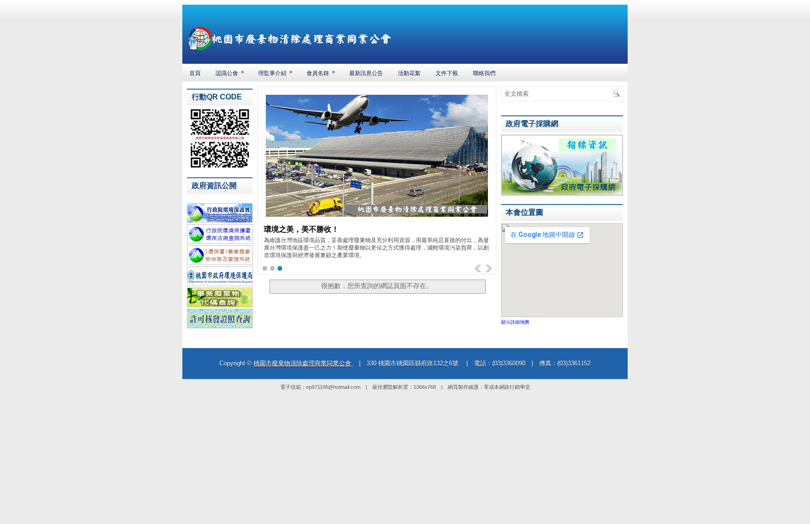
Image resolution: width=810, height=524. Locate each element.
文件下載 (446, 73)
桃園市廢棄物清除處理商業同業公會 (303, 363)
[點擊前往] (562, 193)
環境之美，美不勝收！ (301, 228)
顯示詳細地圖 (515, 322)
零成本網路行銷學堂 (507, 387)
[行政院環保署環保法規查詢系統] (220, 242)
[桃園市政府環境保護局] (220, 284)
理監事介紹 (275, 72)
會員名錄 (321, 72)
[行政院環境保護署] (220, 221)
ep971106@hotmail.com (333, 387)
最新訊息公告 (366, 73)
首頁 (195, 73)
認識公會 (230, 72)
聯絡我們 (484, 73)
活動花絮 (409, 73)
